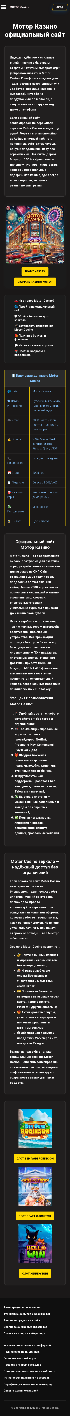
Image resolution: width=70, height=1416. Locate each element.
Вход (60, 7)
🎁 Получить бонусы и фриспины (30, 337)
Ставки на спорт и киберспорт (24, 1333)
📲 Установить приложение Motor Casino (33, 327)
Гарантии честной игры (20, 1358)
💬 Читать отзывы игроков (33, 345)
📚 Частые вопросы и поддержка (29, 353)
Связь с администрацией (21, 1390)
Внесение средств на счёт (22, 1320)
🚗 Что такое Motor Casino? (34, 300)
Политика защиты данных (21, 1351)
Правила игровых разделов (22, 1364)
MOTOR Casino (19, 7)
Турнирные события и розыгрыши (27, 1314)
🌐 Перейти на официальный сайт (34, 308)
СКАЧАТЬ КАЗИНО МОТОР (35, 281)
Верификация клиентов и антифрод (28, 1384)
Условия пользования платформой (27, 1345)
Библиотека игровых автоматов (25, 1327)
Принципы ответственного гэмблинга (29, 1371)
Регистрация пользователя (22, 1307)
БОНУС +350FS (35, 271)
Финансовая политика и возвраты (27, 1377)
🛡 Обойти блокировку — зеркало (31, 318)
